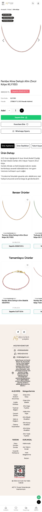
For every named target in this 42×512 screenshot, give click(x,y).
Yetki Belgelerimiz (27, 454)
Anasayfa (3, 9)
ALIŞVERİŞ (16, 391)
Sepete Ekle (19, 117)
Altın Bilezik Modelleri (26, 418)
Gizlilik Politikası (15, 403)
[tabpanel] (21, 166)
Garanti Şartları (15, 414)
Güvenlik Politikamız (15, 452)
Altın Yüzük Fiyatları (26, 435)
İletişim (26, 458)
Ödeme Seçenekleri (16, 426)
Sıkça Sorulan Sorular (15, 445)
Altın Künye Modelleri (26, 424)
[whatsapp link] (39, 497)
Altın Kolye (16, 9)
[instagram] (24, 332)
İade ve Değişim (15, 420)
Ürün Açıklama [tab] (8, 146)
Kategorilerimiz (29, 391)
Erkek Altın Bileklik (26, 401)
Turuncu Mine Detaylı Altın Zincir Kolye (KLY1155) (15, 236)
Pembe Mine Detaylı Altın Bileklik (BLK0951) (15, 302)
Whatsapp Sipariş (22, 131)
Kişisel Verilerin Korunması (15, 397)
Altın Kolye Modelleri (26, 429)
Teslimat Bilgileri (15, 409)
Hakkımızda (26, 443)
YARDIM (15, 440)
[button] (38, 40)
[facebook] (18, 332)
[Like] (27, 199)
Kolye (9, 9)
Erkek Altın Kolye (26, 396)
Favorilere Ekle (19, 124)
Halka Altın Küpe (26, 412)
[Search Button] (33, 3)
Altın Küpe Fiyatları (26, 407)
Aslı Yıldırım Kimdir (26, 448)
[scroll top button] (39, 502)
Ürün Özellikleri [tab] (23, 146)
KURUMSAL (27, 440)
